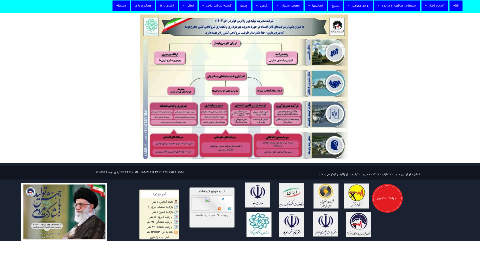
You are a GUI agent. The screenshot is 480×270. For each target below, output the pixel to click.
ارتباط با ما (167, 6)
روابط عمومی (360, 6)
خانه (456, 6)
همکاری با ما (143, 6)
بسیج (335, 6)
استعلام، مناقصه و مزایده (399, 6)
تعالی (190, 6)
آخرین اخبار (436, 6)
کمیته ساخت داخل (219, 6)
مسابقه (121, 6)
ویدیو (244, 6)
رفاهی (264, 6)
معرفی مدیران (290, 6)
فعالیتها (317, 6)
